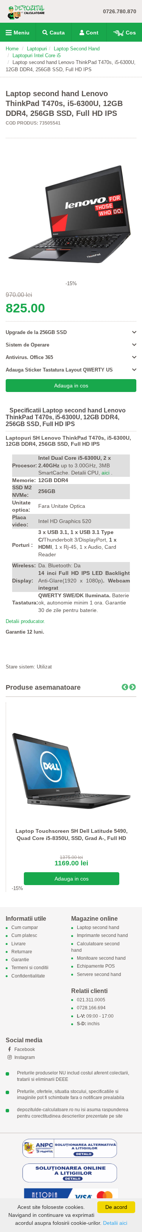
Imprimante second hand (102, 935)
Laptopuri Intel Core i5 (36, 55)
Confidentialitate (28, 976)
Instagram (24, 1057)
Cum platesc (24, 935)
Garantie (20, 960)
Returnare (21, 951)
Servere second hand (99, 974)
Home (12, 49)
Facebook (24, 1049)
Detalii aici (115, 1223)
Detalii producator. (25, 621)
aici (105, 473)
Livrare (18, 943)
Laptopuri (37, 49)
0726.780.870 (119, 11)
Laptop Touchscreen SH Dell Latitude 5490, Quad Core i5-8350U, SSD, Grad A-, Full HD (72, 835)
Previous (125, 687)
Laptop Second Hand (77, 49)
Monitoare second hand (101, 958)
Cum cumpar (24, 928)
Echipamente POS (96, 966)
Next (132, 687)
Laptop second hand (98, 928)
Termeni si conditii (29, 968)
